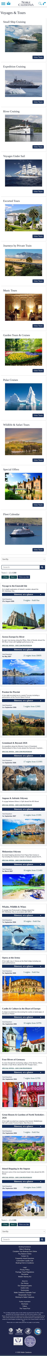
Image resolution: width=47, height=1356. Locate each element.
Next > (13, 577)
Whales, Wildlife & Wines (14, 907)
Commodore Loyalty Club (24, 1261)
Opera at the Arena (11, 957)
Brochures (24, 1304)
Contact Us (25, 1256)
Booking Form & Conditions (25, 1263)
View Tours (38, 57)
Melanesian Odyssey (11, 851)
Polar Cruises (10, 380)
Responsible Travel (24, 1295)
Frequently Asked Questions (24, 1258)
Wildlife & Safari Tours (16, 424)
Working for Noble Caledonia (24, 1297)
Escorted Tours (11, 201)
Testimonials (25, 1290)
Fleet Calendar (11, 514)
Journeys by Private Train (17, 245)
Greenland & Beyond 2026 (14, 743)
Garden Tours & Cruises (16, 335)
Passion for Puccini (11, 692)
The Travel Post (25, 1308)
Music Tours (10, 290)
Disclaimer (24, 1274)
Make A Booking (24, 1249)
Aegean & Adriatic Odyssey (15, 798)
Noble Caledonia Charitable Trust (25, 1292)
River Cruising (11, 111)
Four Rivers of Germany (13, 1059)
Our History (25, 1283)
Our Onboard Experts (25, 1286)
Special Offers (11, 469)
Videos (24, 1306)
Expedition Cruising (14, 66)
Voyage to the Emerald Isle (14, 586)
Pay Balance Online (24, 1254)
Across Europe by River (13, 637)
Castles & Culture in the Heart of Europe (21, 1008)
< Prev (5, 577)
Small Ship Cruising (14, 21)
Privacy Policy (25, 1270)
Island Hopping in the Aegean (16, 1168)
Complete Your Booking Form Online (25, 1251)
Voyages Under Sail (14, 156)
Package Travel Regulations (25, 1272)
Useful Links (25, 1288)
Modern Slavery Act (24, 1276)
